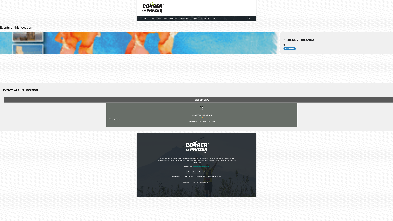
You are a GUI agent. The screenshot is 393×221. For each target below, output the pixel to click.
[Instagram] (194, 172)
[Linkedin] (199, 172)
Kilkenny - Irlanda (298, 40)
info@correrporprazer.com (201, 166)
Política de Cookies (251, 218)
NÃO (240, 218)
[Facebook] (188, 172)
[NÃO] (390, 218)
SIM (234, 218)
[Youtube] (205, 172)
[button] (248, 18)
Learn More (289, 49)
